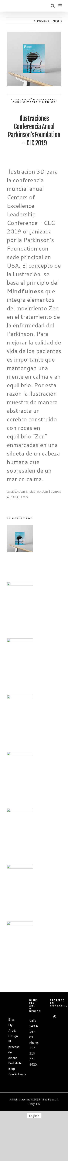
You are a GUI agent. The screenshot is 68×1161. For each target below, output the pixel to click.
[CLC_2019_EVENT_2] (20, 811)
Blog (11, 1068)
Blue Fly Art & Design (13, 1027)
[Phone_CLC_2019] (20, 584)
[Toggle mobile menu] (60, 6)
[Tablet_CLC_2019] (20, 641)
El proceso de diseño (13, 1049)
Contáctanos (13, 1074)
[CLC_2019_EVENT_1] (20, 867)
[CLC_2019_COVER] (20, 528)
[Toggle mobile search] (53, 6)
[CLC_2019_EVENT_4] (20, 697)
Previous (43, 20)
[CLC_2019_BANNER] (20, 924)
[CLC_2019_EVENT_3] (20, 754)
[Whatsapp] (55, 1017)
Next (56, 20)
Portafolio (13, 1063)
